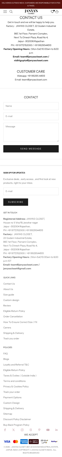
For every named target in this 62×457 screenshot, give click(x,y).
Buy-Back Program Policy (16, 424)
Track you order (11, 338)
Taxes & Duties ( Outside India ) (20, 375)
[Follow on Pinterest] (39, 430)
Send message (30, 148)
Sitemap (7, 413)
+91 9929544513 (34, 230)
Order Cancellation (13, 316)
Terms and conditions (14, 381)
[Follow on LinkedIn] (56, 430)
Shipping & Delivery (13, 333)
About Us (8, 289)
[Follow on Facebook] (5, 430)
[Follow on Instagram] (22, 430)
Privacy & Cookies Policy (16, 386)
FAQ (5, 353)
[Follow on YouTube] (48, 430)
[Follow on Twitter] (13, 430)
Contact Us (9, 283)
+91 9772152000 (16, 230)
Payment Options (12, 397)
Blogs (6, 359)
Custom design (11, 300)
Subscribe (15, 202)
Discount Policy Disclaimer (17, 419)
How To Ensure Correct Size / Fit (20, 322)
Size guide (8, 294)
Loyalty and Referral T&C (16, 364)
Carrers (7, 327)
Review (7, 305)
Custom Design (11, 402)
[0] (52, 11)
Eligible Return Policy (14, 311)
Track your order (11, 391)
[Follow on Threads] (30, 430)
